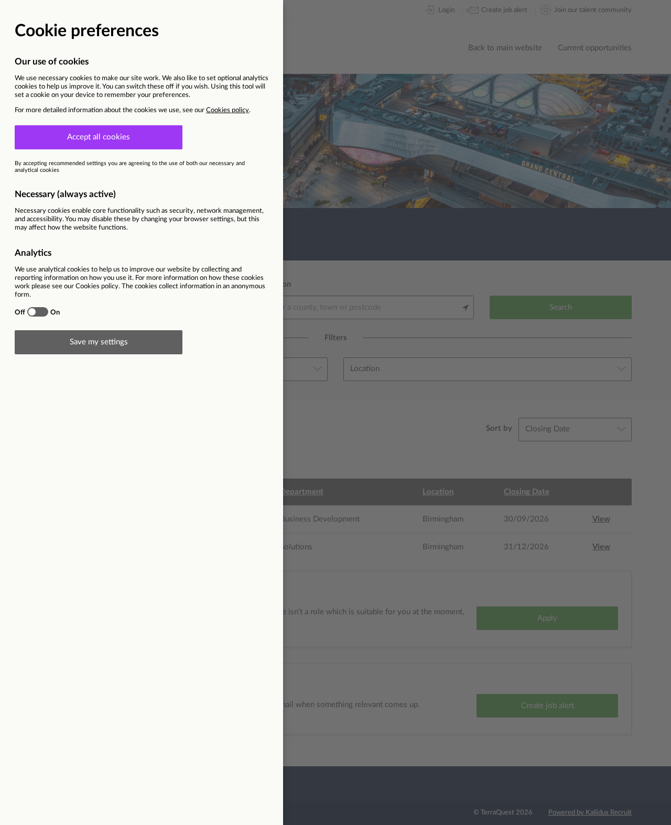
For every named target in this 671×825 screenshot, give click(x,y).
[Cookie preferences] (335, 412)
